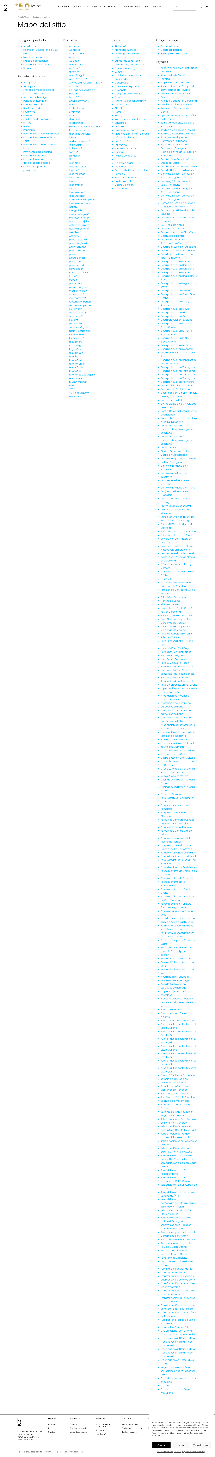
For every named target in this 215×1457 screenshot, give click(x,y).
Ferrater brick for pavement (84, 126)
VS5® (72, 389)
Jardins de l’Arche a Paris (175, 739)
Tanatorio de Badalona (174, 1257)
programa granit (78, 287)
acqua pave (76, 64)
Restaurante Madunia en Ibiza (178, 1239)
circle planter (76, 108)
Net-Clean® (121, 141)
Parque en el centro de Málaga (178, 852)
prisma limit (75, 283)
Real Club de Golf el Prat (174, 1093)
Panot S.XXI (121, 144)
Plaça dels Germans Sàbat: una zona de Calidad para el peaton (179, 951)
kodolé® (73, 152)
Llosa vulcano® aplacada (83, 199)
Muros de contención (35, 60)
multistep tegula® (79, 214)
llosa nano (75, 181)
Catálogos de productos (129, 86)
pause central (77, 258)
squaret (73, 320)
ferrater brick (122, 104)
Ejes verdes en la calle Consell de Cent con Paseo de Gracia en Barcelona (178, 557)
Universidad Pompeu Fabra (176, 1327)
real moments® (77, 298)
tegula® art (75, 342)
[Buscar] (199, 7)
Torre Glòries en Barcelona (176, 1272)
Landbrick (74, 155)
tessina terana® (78, 382)
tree (71, 385)
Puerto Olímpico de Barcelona (178, 1075)
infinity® (73, 137)
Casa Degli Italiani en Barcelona (179, 246)
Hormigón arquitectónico (175, 53)
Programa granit (124, 163)
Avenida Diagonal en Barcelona (179, 100)
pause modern (77, 261)
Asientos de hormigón (35, 97)
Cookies (63, 1452)
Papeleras (29, 130)
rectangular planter (80, 305)
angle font (75, 71)
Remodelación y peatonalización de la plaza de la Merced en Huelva (178, 1203)
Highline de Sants (170, 601)
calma (72, 104)
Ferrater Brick (76, 123)
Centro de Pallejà (170, 447)
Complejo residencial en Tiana (178, 487)
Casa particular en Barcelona (177, 261)
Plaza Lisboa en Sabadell (175, 976)
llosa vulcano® (77, 192)
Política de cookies (165, 1451)
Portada (21, 17)
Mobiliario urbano (33, 57)
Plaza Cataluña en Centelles (177, 958)
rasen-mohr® (76, 294)
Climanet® (120, 90)
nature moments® (79, 228)
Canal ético (121, 82)
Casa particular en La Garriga (177, 345)
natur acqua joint (79, 221)
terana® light (76, 367)
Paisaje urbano (169, 46)
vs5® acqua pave (79, 393)
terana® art (75, 360)
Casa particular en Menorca (177, 349)
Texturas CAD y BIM (125, 177)
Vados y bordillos (125, 185)
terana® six (75, 371)
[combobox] (184, 7)
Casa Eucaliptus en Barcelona (178, 250)
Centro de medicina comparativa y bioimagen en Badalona (177, 429)
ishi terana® (75, 148)
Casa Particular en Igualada (176, 319)
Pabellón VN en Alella (172, 794)
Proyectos (120, 166)
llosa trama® (76, 185)
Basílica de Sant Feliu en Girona (178, 133)
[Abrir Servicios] (119, 6)
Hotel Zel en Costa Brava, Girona (179, 684)
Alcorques (29, 86)
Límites (27, 122)
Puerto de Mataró (171, 1009)
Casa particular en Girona (175, 312)
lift (70, 159)
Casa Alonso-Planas (172, 236)
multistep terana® (79, 217)
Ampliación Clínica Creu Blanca (178, 82)
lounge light (76, 210)
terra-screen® (77, 378)
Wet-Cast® (75, 396)
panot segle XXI (78, 239)
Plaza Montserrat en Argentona (178, 980)
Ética (82, 1452)
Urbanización (30, 68)
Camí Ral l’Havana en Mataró (177, 170)
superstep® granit (79, 327)
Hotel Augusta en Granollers (176, 615)
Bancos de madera (34, 104)
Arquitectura (30, 46)
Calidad (51, 1432)
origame (74, 236)
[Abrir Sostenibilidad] (140, 6)
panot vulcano (77, 247)
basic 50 (74, 93)
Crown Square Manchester (176, 506)
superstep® (75, 323)
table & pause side (80, 331)
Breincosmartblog (125, 68)
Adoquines (29, 82)
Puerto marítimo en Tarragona (178, 1020)
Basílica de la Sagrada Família (178, 130)
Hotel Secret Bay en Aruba (175, 655)
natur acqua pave (79, 225)
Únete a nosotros (125, 181)
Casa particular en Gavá (175, 309)
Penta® (73, 276)
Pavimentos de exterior (36, 64)
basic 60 (74, 97)
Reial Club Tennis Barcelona (176, 1152)
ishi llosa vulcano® (79, 141)
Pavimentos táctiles (34, 155)
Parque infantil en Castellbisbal (178, 856)
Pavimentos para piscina (37, 152)
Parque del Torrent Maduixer (176, 827)
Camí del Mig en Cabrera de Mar (179, 166)
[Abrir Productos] (86, 6)
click (71, 115)
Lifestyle (119, 126)
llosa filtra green (78, 166)
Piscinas (119, 152)
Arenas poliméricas (125, 50)
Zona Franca (168, 1385)
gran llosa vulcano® (80, 133)
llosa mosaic (76, 177)
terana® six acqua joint (82, 374)
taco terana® (76, 338)
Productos (121, 159)
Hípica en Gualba (170, 604)
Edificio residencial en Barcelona (179, 531)
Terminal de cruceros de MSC (177, 1268)
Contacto (120, 97)
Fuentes (27, 115)
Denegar (181, 1445)
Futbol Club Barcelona (173, 597)
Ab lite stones (76, 53)
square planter (77, 312)
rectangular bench (80, 301)
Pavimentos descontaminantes (41, 133)
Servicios (120, 174)
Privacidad (74, 1452)
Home (118, 112)
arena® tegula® (77, 75)
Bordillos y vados (33, 108)
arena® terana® (78, 79)
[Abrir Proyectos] (104, 6)
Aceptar (161, 1445)
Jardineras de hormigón (37, 119)
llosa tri (73, 188)
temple (73, 356)
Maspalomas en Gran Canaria (178, 757)
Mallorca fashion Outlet (174, 754)
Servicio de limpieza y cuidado (132, 170)
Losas (26, 126)
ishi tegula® (75, 144)
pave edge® (76, 269)
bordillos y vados (79, 101)
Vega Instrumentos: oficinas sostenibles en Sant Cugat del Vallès (178, 1371)
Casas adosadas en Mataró (177, 385)
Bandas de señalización (83, 90)
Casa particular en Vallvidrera (177, 382)
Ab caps (74, 46)
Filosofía (119, 108)
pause (72, 254)
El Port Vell (166, 579)
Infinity (118, 115)
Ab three (74, 60)
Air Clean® (74, 68)
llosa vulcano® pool (80, 203)
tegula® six (75, 349)
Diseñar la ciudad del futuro (130, 101)
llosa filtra (74, 163)
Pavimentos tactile (79, 272)
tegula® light (76, 345)
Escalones (29, 111)
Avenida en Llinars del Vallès (176, 104)
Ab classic (75, 50)
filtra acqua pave (79, 130)
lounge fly (74, 206)
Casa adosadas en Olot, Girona (179, 232)
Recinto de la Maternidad (175, 1101)
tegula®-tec (76, 352)
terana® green (77, 363)
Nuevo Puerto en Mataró (174, 776)
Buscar (119, 71)
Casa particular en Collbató (176, 290)
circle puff (75, 112)
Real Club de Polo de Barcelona (178, 1097)
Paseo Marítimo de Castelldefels (179, 867)
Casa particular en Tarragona (178, 367)
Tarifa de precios (129, 1432)
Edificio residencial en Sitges (176, 535)
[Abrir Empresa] (69, 6)
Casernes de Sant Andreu (175, 389)
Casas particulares (171, 50)
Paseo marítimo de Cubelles (177, 878)
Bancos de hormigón (35, 100)
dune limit (74, 119)
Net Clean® (75, 232)
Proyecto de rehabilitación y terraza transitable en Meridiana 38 (179, 1002)
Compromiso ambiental (128, 93)
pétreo (73, 279)
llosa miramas (77, 174)
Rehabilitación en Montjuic (176, 1148)
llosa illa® (74, 170)
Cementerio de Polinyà (173, 400)
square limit (75, 309)
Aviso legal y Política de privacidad (189, 1451)
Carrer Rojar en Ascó (172, 228)
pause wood (76, 265)
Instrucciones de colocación (131, 119)
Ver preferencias (201, 1445)
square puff (76, 316)
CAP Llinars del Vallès (172, 225)
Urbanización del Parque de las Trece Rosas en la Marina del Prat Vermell (178, 1341)
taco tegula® (76, 334)
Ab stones (75, 57)
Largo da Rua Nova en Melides (178, 750)
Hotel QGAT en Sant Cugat (176, 648)
